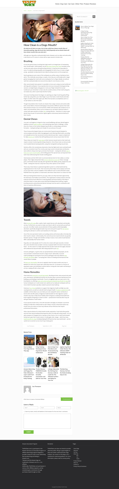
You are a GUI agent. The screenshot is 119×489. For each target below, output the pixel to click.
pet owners (66, 229)
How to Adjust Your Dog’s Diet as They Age (87, 27)
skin (45, 111)
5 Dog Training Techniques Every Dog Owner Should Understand (86, 33)
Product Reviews (90, 4)
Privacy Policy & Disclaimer (80, 466)
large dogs (41, 140)
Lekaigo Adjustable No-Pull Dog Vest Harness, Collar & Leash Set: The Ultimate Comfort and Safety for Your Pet (87, 67)
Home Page (76, 448)
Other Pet (76, 454)
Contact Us (76, 464)
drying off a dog (31, 223)
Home (57, 4)
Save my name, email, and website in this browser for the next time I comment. (46, 411)
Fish (77, 457)
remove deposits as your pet (51, 160)
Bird (77, 455)
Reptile (78, 458)
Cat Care (71, 4)
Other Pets (79, 4)
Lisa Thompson (30, 326)
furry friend (32, 288)
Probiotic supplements (62, 290)
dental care (31, 137)
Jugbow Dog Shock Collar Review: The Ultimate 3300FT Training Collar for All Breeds (87, 45)
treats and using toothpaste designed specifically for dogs (52, 281)
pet (58, 248)
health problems (37, 124)
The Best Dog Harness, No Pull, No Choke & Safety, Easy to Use (87, 73)
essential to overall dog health (40, 275)
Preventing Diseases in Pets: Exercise (86, 77)
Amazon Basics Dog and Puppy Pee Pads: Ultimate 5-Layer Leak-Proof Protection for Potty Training (87, 52)
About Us (76, 462)
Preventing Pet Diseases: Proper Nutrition (87, 82)
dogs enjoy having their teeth (54, 66)
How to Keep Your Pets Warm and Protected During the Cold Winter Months (87, 39)
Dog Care (63, 4)
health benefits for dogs (30, 319)
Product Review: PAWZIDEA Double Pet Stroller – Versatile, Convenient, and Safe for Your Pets (87, 59)
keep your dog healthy (31, 262)
